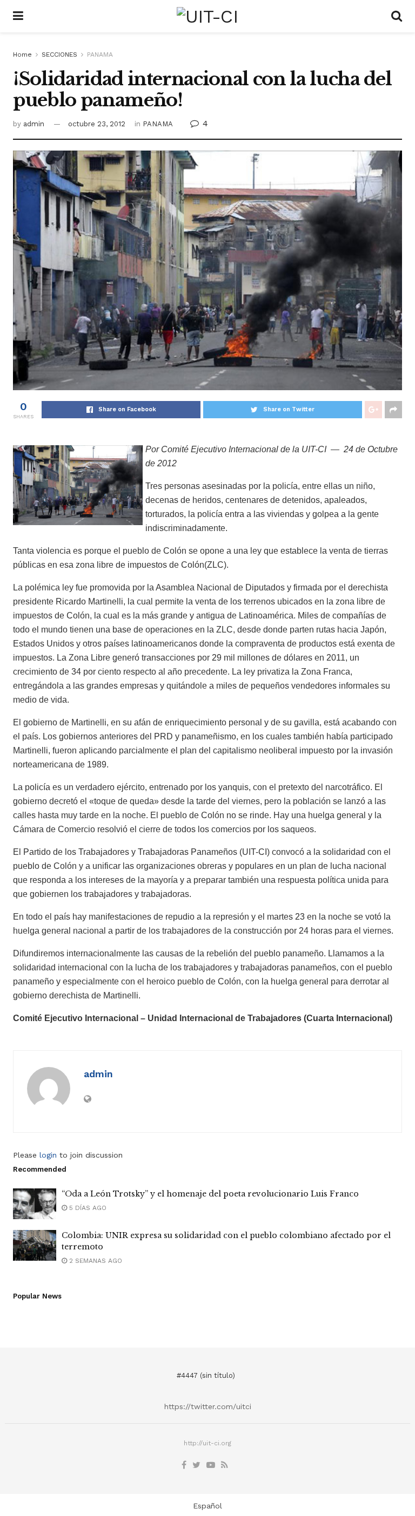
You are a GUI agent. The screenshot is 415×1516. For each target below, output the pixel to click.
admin (33, 124)
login (48, 1155)
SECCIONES (59, 54)
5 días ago (86, 1208)
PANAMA (100, 54)
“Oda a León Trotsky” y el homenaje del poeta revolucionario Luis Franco (210, 1194)
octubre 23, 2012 (96, 124)
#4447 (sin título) (206, 1375)
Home (22, 54)
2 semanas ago (94, 1261)
